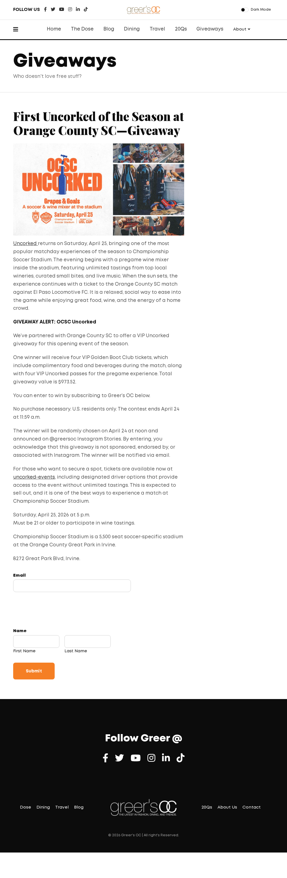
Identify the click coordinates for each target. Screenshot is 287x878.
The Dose (82, 29)
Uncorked (25, 244)
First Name (24, 651)
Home (54, 29)
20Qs (181, 29)
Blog (108, 29)
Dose (25, 807)
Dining (132, 29)
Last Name (75, 651)
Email (19, 575)
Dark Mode (261, 9)
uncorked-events (34, 477)
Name (20, 631)
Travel (157, 29)
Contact (251, 807)
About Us (227, 807)
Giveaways (209, 29)
